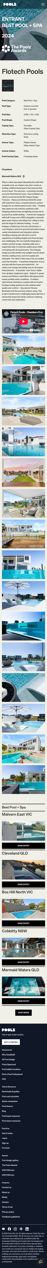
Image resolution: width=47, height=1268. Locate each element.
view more (23, 1013)
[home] (9, 4)
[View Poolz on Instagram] (15, 1228)
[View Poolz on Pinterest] (21, 1228)
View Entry (23, 846)
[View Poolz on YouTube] (3, 1228)
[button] (42, 4)
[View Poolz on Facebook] (9, 1228)
